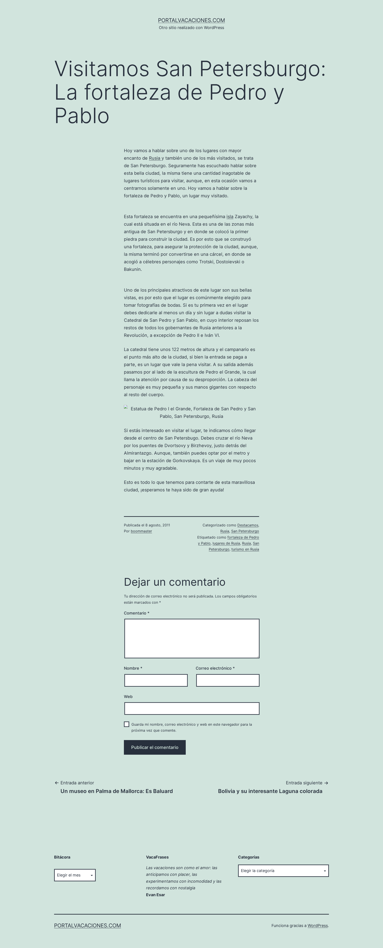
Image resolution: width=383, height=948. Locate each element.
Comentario (136, 613)
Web (128, 696)
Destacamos (247, 525)
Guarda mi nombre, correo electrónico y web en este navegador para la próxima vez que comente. (191, 727)
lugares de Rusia (226, 543)
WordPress (318, 925)
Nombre (133, 668)
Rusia (155, 158)
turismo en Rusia (245, 549)
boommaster (141, 531)
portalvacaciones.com (191, 20)
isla (230, 216)
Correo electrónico (215, 668)
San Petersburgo (245, 531)
